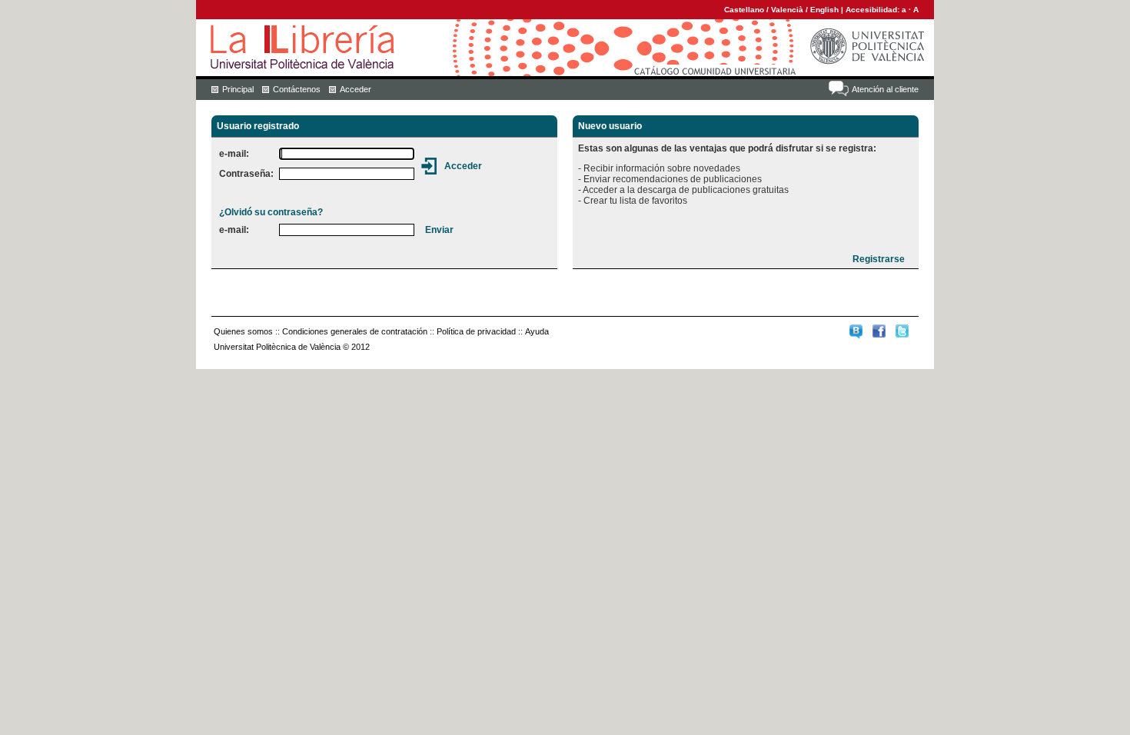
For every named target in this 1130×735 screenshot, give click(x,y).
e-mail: (234, 153)
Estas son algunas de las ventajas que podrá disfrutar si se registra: (727, 148)
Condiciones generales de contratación (354, 331)
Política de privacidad (476, 331)
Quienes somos (243, 331)
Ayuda (537, 331)
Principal (238, 89)
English (824, 9)
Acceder (355, 89)
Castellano (744, 9)
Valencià (787, 9)
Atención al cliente (885, 89)
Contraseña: (246, 173)
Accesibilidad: (874, 9)
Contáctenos (297, 89)
